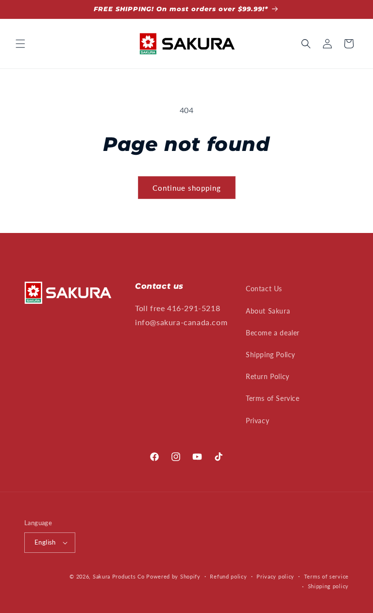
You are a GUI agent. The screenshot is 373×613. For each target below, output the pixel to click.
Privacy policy (275, 576)
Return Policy (267, 376)
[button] (20, 43)
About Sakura (268, 311)
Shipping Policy (270, 354)
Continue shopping (187, 187)
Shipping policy (328, 586)
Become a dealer (273, 333)
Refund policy (228, 576)
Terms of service (326, 576)
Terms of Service (273, 398)
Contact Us (264, 288)
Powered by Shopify (173, 576)
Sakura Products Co (119, 576)
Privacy (257, 420)
